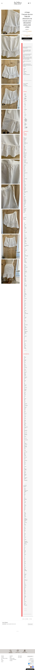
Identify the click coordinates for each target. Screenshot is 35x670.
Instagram (20, 657)
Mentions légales (12, 658)
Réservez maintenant (30, 669)
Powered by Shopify (31, 662)
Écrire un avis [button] (30, 624)
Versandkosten (29, 31)
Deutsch (31, 658)
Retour (11, 657)
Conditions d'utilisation (13, 659)
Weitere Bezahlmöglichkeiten (27, 40)
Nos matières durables (4, 658)
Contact (2, 660)
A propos (2, 657)
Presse (2, 661)
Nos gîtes (11, 660)
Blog (2, 659)
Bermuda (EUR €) (30, 656)
